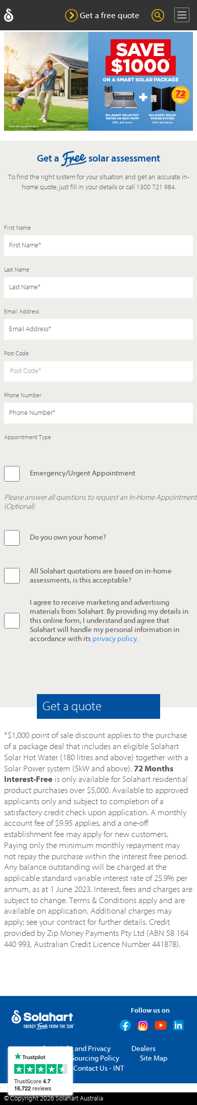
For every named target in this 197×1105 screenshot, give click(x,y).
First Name (17, 227)
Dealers (143, 1048)
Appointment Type (27, 437)
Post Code (16, 353)
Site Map (154, 1058)
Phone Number (22, 395)
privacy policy (114, 639)
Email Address (21, 311)
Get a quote (72, 706)
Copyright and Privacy (76, 1048)
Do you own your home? (68, 537)
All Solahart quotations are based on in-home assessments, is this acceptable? (101, 576)
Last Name (16, 269)
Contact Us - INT (98, 1068)
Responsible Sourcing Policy (74, 1058)
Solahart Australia (79, 1098)
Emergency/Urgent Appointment (82, 473)
